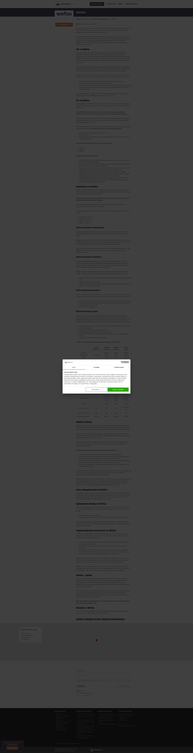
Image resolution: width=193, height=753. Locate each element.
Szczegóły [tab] (96, 367)
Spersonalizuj (95, 389)
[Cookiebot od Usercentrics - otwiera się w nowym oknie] (122, 362)
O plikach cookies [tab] (119, 367)
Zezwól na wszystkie (118, 389)
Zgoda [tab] (74, 367)
